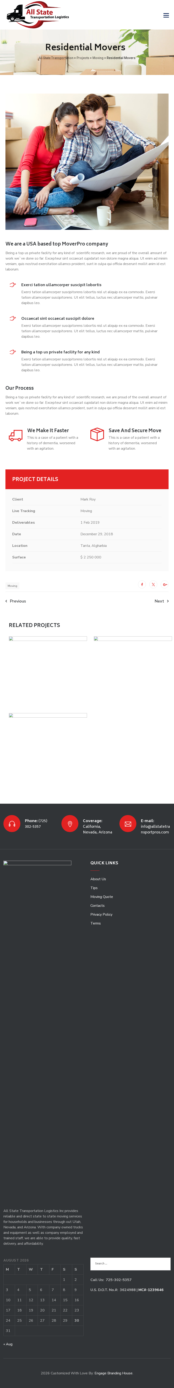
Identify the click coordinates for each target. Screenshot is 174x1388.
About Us (98, 879)
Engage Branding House (113, 1373)
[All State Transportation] (38, 15)
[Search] (154, 14)
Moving (12, 586)
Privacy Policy (101, 914)
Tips (94, 887)
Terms (95, 923)
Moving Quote (101, 896)
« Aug (7, 1344)
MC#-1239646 (151, 1289)
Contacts (97, 905)
